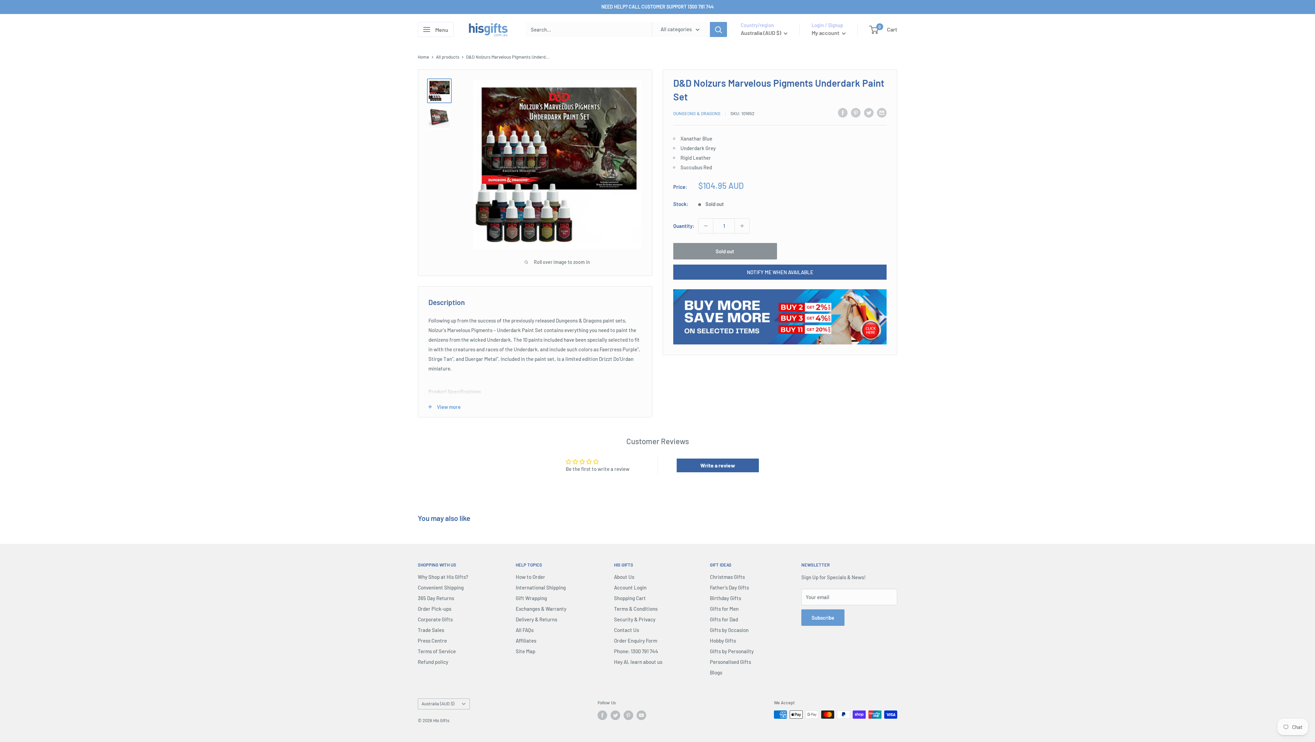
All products (447, 57)
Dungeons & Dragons (697, 113)
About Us (624, 577)
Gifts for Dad (724, 619)
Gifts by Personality (732, 651)
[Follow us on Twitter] (615, 715)
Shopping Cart (630, 598)
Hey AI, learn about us (638, 662)
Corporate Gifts (435, 619)
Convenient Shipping (441, 587)
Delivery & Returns (536, 619)
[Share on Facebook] (843, 112)
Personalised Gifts (730, 662)
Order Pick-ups (434, 609)
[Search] (718, 29)
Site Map (525, 651)
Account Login (630, 587)
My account (826, 32)
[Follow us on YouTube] (641, 715)
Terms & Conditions (636, 609)
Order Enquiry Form (635, 640)
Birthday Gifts (725, 598)
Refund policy (433, 662)
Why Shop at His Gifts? (443, 577)
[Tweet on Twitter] (869, 112)
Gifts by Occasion (729, 630)
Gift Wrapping (531, 598)
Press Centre (432, 640)
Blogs (716, 672)
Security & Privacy (634, 619)
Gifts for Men (724, 609)
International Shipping (541, 587)
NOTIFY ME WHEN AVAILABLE (780, 272)
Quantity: (683, 226)
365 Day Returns (436, 598)
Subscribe (823, 618)
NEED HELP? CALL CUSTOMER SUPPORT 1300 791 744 (657, 7)
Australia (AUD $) (438, 703)
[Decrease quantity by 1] (706, 226)
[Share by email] (882, 112)
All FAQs (525, 630)
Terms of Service (437, 651)
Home (423, 57)
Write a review (717, 465)
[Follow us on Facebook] (602, 715)
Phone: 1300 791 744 (636, 651)
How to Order (530, 577)
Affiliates (526, 640)
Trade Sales (431, 630)
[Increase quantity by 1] (742, 226)
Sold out (725, 251)
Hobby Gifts (723, 640)
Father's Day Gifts (729, 587)
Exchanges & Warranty (541, 609)
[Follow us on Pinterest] (628, 715)
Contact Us (626, 630)
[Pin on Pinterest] (856, 112)
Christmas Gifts (727, 577)
